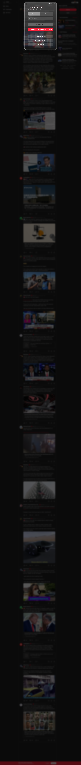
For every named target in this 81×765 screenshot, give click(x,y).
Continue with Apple (41, 40)
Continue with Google (41, 36)
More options (41, 44)
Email (35, 13)
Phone (47, 13)
